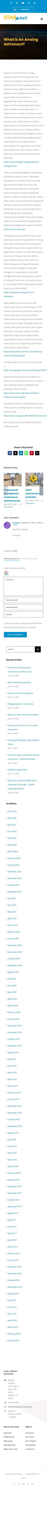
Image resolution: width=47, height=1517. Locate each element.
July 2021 (12, 898)
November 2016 (15, 1273)
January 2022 (13, 865)
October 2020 (14, 958)
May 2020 (12, 992)
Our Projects (30, 1441)
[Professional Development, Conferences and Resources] (13, 479)
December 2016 (15, 1266)
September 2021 (15, 891)
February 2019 (14, 1092)
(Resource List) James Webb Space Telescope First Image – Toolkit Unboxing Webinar (22, 784)
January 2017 (13, 1260)
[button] (6, 490)
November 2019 (15, 1032)
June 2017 (12, 1226)
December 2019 (15, 1025)
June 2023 (12, 811)
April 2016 (12, 1320)
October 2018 (14, 1119)
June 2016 (12, 1307)
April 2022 (12, 844)
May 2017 (12, 1233)
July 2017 (12, 1220)
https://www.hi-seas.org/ (14, 229)
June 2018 (12, 1146)
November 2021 (15, 878)
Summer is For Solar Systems (20, 693)
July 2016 (12, 1300)
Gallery (16, 479)
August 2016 (13, 1293)
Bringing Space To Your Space (20, 704)
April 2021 (12, 918)
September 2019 (15, 1045)
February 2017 (14, 1253)
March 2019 (13, 1086)
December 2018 (15, 1106)
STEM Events (9, 1437)
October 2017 (14, 1200)
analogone (16, 523)
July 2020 (12, 978)
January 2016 (13, 1340)
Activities (7, 1433)
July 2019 (12, 1059)
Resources (8, 1441)
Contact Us (30, 1449)
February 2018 (14, 1173)
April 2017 (12, 1240)
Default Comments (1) (12, 558)
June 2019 (12, 1066)
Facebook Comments (30, 558)
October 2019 (14, 1039)
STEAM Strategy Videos (17, 769)
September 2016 (15, 1287)
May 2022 (12, 838)
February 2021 (14, 932)
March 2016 (13, 1327)
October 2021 (14, 885)
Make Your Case (10, 1449)
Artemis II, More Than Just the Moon (23, 714)
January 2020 (13, 1019)
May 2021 (12, 911)
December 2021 (15, 871)
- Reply (14, 524)
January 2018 (13, 1179)
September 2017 (15, 1206)
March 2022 (13, 851)
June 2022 (12, 831)
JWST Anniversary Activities (30, 479)
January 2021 (13, 938)
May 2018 (12, 1153)
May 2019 (12, 1072)
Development (9, 1445)
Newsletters (30, 1445)
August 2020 (13, 972)
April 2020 (12, 999)
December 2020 (15, 945)
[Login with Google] (6, 573)
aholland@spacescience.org (15, 1407)
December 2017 (15, 1186)
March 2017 (13, 1246)
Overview (29, 1433)
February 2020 (14, 1012)
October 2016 (14, 1280)
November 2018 (15, 1112)
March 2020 (13, 1005)
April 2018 (12, 1159)
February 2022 (14, 858)
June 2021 (12, 905)
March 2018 (13, 1166)
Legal (23, 1478)
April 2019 (12, 1079)
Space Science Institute (15, 1474)
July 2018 (12, 1139)
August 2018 (13, 1133)
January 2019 (13, 1099)
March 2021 (13, 925)
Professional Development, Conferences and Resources (9, 479)
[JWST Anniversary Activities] (34, 479)
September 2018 (15, 1126)
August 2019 (13, 1052)
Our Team (29, 1437)
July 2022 (12, 824)
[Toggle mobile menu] (42, 19)
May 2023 (12, 818)
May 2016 (12, 1313)
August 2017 (13, 1213)
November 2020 (15, 952)
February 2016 (14, 1333)
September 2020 (15, 965)
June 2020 (12, 985)
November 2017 (15, 1193)
